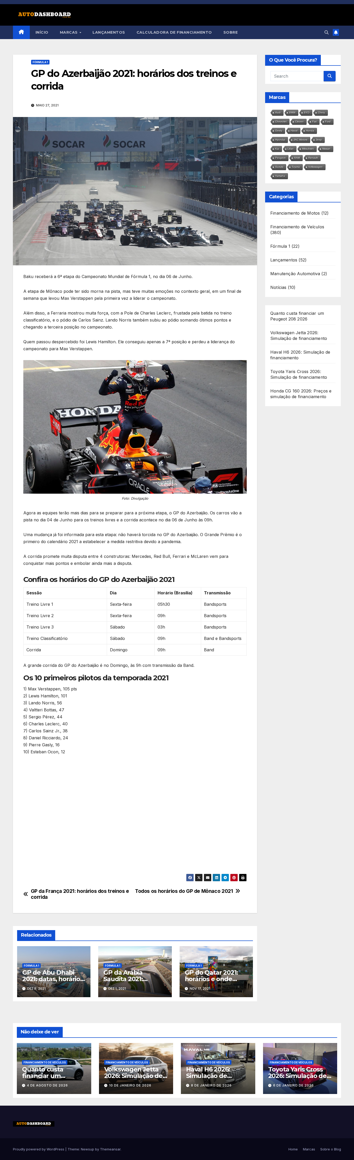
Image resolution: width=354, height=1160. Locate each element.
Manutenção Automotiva (295, 273)
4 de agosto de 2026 (47, 1085)
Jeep (319, 139)
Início (42, 32)
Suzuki (279, 166)
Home (293, 1149)
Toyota (296, 166)
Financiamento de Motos (295, 213)
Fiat (314, 121)
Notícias (278, 287)
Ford (328, 121)
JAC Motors (300, 139)
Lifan (291, 148)
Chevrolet (281, 121)
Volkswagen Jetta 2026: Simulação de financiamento (133, 1076)
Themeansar (110, 1149)
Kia (277, 148)
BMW (292, 112)
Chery (321, 112)
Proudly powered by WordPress (39, 1149)
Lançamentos (109, 32)
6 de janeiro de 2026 (293, 1085)
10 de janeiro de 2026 (130, 1085)
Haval (294, 130)
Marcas (69, 32)
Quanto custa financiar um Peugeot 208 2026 (49, 1076)
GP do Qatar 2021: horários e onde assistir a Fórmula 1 (213, 979)
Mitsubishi (308, 148)
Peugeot (280, 157)
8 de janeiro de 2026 (211, 1085)
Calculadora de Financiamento (174, 32)
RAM (297, 157)
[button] (326, 32)
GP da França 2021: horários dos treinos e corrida (80, 894)
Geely (278, 130)
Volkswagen (315, 166)
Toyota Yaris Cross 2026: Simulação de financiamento (297, 1076)
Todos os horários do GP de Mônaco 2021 (184, 891)
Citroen (299, 121)
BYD (306, 112)
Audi (278, 112)
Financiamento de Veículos (297, 226)
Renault (313, 157)
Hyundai (280, 139)
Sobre (230, 32)
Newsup (87, 1149)
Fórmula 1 (40, 62)
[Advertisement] (135, 815)
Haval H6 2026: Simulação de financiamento (208, 1076)
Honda (310, 130)
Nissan (326, 148)
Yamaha (280, 175)
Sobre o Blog (330, 1149)
